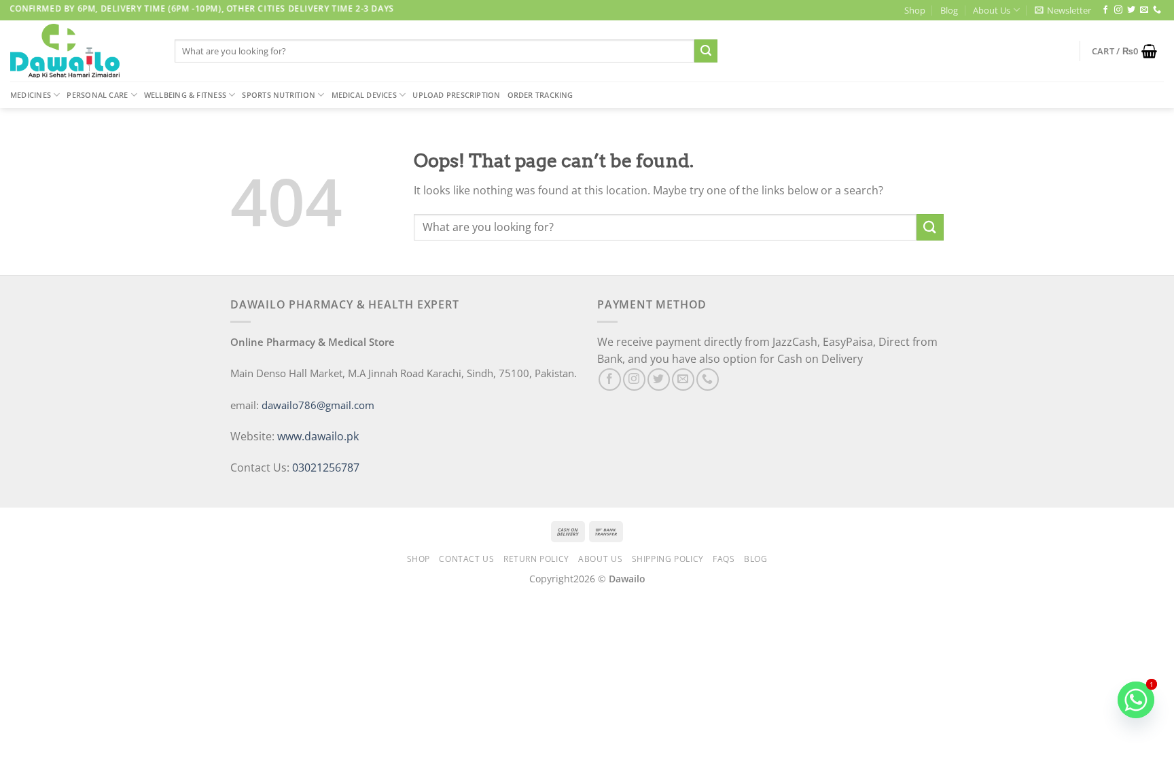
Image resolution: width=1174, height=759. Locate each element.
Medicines (30, 95)
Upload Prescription (456, 95)
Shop (914, 10)
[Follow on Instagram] (1118, 10)
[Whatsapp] (1136, 700)
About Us (991, 10)
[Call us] (1157, 10)
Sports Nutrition (278, 95)
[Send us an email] (1144, 10)
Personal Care (97, 95)
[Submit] (705, 51)
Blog (949, 10)
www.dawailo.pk (316, 436)
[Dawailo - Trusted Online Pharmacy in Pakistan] (82, 51)
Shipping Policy (668, 559)
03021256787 (325, 467)
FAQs (723, 559)
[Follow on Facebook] (1105, 10)
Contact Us (466, 559)
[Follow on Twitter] (1131, 10)
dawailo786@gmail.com (318, 405)
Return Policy (536, 559)
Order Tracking (540, 95)
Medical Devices (364, 95)
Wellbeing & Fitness (185, 95)
